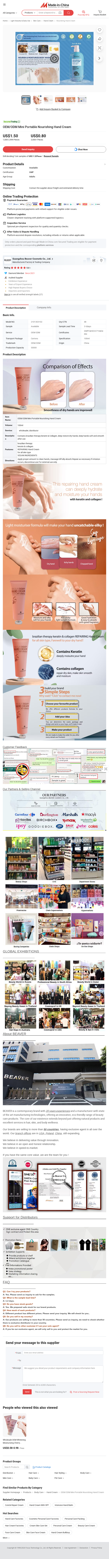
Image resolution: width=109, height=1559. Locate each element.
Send (27, 1391)
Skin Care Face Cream (35, 1532)
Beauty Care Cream (86, 1525)
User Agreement (70, 1548)
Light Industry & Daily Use (20, 21)
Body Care (84, 1472)
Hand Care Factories (14, 1518)
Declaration (83, 1548)
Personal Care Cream (62, 1525)
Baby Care (33, 1478)
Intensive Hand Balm (64, 1505)
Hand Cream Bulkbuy (60, 1532)
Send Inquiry (28, 149)
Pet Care (58, 1478)
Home (5, 21)
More (5, 1537)
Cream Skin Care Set (38, 1525)
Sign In (7, 294)
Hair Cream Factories (14, 1525)
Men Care (7, 1478)
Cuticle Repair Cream (14, 1505)
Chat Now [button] (83, 149)
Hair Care (33, 1472)
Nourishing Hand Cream (65, 21)
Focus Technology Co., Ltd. (36, 1548)
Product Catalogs (43, 1467)
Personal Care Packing (75, 1518)
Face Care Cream (12, 1532)
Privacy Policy (96, 1548)
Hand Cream (48, 21)
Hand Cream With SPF (39, 1505)
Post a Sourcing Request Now (84, 1392)
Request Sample (51, 156)
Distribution (8, 1472)
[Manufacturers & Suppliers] (54, 5)
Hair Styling (59, 1472)
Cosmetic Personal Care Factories (44, 1518)
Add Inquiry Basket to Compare (54, 109)
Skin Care (36, 21)
